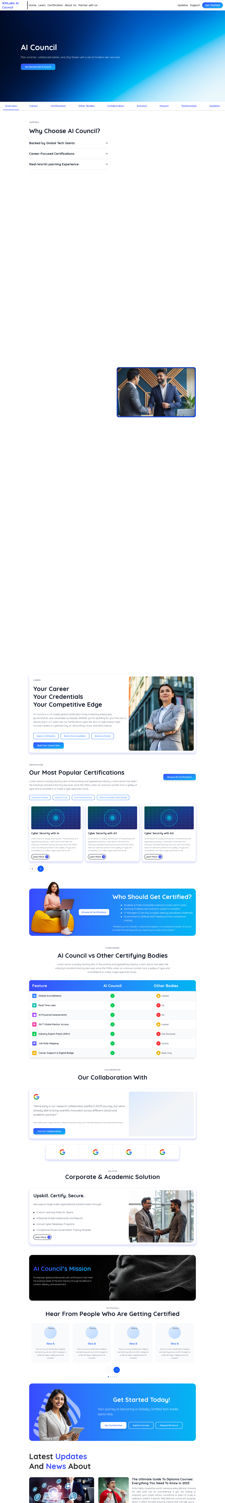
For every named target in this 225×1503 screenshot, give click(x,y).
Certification (55, 5)
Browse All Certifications (179, 777)
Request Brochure (169, 1425)
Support (195, 5)
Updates (182, 5)
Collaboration (115, 106)
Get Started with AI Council (38, 67)
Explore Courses (141, 1425)
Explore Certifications (46, 736)
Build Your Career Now (49, 745)
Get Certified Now (113, 1425)
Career (33, 106)
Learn (41, 5)
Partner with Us (88, 5)
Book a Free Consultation (75, 736)
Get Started (212, 5)
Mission (164, 106)
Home (32, 5)
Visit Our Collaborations (49, 1131)
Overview (11, 106)
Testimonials (189, 106)
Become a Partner (103, 736)
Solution (142, 106)
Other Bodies (86, 106)
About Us (70, 5)
